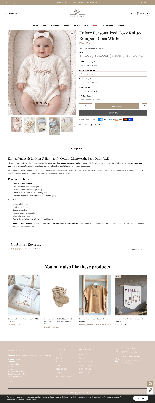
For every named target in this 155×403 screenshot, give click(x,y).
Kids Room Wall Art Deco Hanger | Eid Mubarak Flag (129, 320)
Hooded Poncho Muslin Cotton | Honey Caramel (93, 320)
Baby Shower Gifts (15, 376)
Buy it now (113, 113)
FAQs (57, 365)
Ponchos (11, 362)
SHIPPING (59, 362)
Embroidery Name (87, 70)
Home (35, 25)
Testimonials (107, 25)
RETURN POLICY (85, 369)
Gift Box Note (85, 96)
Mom (86, 25)
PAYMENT (59, 373)
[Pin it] (99, 125)
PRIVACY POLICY (85, 362)
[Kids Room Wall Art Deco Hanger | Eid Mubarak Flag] (131, 295)
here (52, 219)
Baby (66, 25)
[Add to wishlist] (144, 106)
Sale (95, 25)
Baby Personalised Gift (17, 374)
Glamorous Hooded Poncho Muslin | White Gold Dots (23, 320)
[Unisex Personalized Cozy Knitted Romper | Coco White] (29, 125)
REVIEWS (58, 354)
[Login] (133, 13)
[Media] (72, 34)
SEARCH (58, 358)
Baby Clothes (13, 366)
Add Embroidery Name (89, 62)
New (44, 25)
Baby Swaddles (14, 364)
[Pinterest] (10, 2)
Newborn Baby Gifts (16, 371)
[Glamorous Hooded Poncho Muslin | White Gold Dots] (24, 295)
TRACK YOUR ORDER (63, 376)
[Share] (91, 125)
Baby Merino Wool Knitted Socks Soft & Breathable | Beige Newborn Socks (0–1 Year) (58, 321)
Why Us (121, 25)
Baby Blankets (13, 369)
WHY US (82, 358)
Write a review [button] (137, 249)
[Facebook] (6, 2)
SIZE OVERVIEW (61, 369)
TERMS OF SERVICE (86, 365)
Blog (10, 381)
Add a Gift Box (85, 87)
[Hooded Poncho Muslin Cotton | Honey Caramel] (95, 295)
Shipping (83, 48)
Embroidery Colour (87, 79)
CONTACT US (84, 373)
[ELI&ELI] (77, 13)
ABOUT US (83, 354)
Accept (140, 398)
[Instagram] (14, 2)
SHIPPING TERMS (102, 223)
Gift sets (55, 25)
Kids (76, 25)
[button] (10, 72)
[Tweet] (95, 125)
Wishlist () (145, 2)
